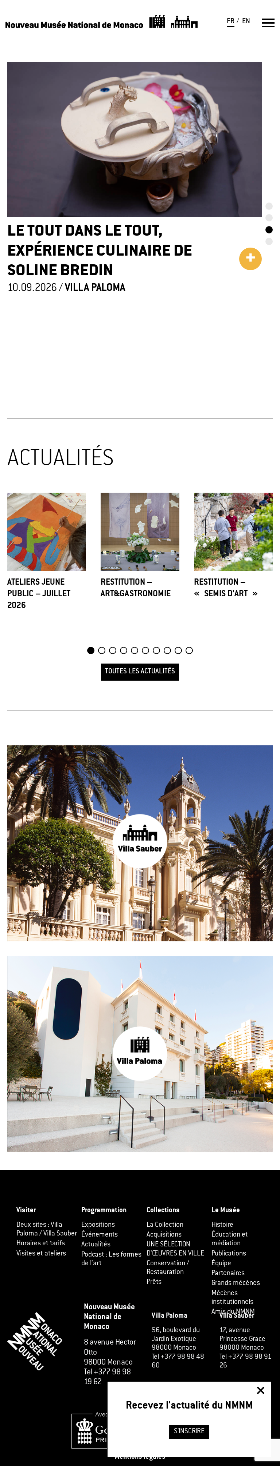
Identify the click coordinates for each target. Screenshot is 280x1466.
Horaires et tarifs (40, 1244)
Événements (99, 1235)
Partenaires (228, 1273)
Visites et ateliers (41, 1254)
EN (246, 22)
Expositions (98, 1225)
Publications (228, 1254)
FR (230, 22)
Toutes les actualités (140, 672)
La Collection (165, 1225)
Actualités (95, 1245)
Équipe (221, 1264)
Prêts (154, 1282)
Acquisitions (164, 1235)
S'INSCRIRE (189, 1432)
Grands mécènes (235, 1283)
